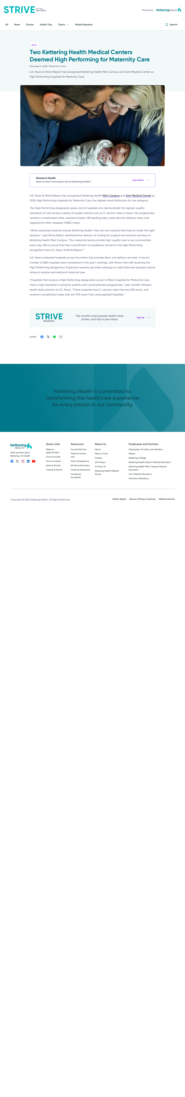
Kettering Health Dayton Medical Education (150, 462)
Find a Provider (53, 457)
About (98, 449)
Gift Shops (100, 462)
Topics (61, 24)
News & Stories (53, 465)
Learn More (138, 180)
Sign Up (140, 317)
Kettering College (137, 458)
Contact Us (100, 466)
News (34, 45)
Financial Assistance (80, 469)
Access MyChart (79, 449)
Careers (98, 458)
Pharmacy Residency (139, 478)
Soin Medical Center (138, 195)
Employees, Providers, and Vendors (146, 449)
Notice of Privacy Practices (142, 499)
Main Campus (111, 195)
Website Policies (167, 499)
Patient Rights (119, 499)
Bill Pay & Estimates (80, 465)
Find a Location (53, 461)
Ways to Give (101, 453)
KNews (132, 453)
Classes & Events (54, 469)
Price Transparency (80, 461)
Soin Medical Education (140, 474)
